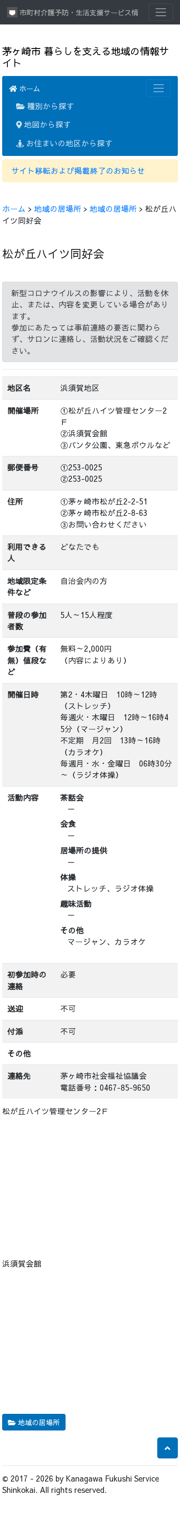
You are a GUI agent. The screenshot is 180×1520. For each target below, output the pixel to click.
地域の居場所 (57, 208)
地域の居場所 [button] (38, 1422)
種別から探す (49, 105)
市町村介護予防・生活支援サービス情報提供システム (77, 12)
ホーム (28, 88)
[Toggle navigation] (161, 12)
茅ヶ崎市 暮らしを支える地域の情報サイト (85, 56)
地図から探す (46, 124)
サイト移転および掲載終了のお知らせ (78, 170)
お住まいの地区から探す (68, 143)
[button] (167, 1447)
